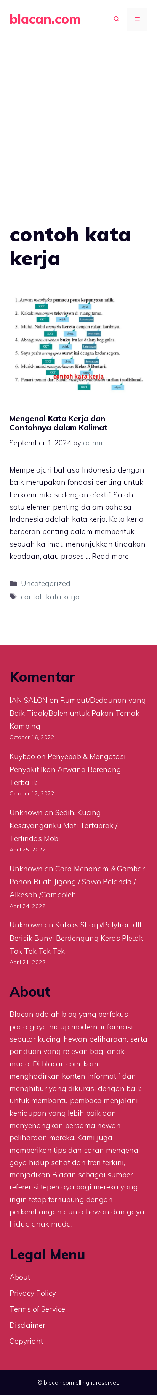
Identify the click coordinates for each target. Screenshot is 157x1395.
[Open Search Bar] (116, 19)
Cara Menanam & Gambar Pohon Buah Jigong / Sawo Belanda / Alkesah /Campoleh (77, 881)
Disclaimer (27, 1325)
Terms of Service (37, 1309)
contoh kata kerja (50, 596)
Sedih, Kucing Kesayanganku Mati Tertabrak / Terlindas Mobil (63, 825)
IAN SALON (29, 700)
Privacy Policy (33, 1293)
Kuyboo (22, 756)
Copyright (26, 1341)
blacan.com (45, 19)
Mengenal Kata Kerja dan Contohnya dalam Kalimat (58, 423)
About (20, 1277)
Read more (110, 556)
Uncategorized (45, 583)
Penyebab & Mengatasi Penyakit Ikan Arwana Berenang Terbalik (68, 769)
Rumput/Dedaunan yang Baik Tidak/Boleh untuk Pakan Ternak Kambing (78, 713)
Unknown (26, 812)
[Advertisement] (78, 120)
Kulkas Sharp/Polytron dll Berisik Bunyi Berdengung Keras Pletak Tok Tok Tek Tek (76, 937)
